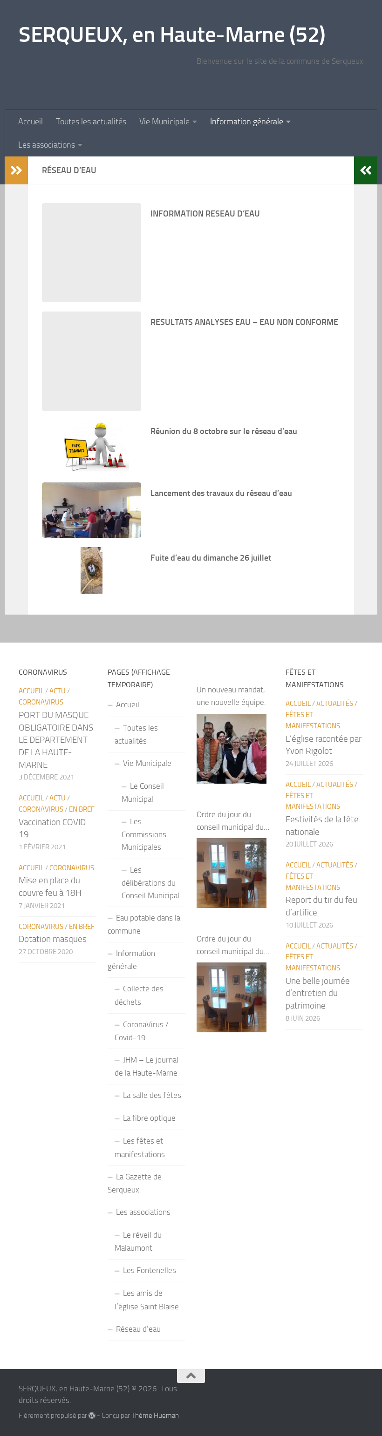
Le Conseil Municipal (143, 792)
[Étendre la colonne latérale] (16, 170)
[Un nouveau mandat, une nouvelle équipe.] (231, 749)
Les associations (46, 145)
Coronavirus (41, 702)
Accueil (30, 121)
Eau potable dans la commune (144, 924)
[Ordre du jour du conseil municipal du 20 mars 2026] (231, 873)
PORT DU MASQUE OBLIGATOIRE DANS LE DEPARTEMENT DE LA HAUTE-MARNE (56, 740)
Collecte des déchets (139, 995)
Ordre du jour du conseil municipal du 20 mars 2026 (230, 821)
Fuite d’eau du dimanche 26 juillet (210, 558)
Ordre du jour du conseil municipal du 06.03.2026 (230, 946)
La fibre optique (149, 1118)
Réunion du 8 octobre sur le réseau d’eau (223, 431)
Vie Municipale (164, 121)
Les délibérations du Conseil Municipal (150, 882)
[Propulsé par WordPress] (92, 1415)
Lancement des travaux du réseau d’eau (221, 493)
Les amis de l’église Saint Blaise (147, 1299)
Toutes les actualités (91, 121)
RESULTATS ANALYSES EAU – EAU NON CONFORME (244, 322)
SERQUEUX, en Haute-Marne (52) (172, 34)
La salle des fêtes (152, 1095)
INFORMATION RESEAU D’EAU (205, 214)
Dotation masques (53, 939)
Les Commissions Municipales (144, 834)
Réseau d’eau (138, 1329)
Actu (57, 691)
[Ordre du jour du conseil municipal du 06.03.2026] (231, 997)
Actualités (334, 703)
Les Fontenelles (149, 1270)
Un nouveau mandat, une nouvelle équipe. (231, 696)
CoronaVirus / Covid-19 (142, 1031)
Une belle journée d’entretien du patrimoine (318, 993)
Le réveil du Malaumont (138, 1241)
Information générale (246, 121)
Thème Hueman (155, 1415)
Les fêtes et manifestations (140, 1147)
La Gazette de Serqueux (135, 1183)
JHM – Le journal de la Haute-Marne (146, 1066)
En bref (82, 809)
